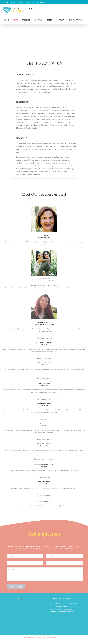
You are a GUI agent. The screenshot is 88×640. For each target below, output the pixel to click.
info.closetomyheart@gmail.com (64, 609)
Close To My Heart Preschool (45, 637)
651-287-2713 (64, 606)
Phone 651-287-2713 (60, 637)
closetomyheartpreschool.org (65, 611)
